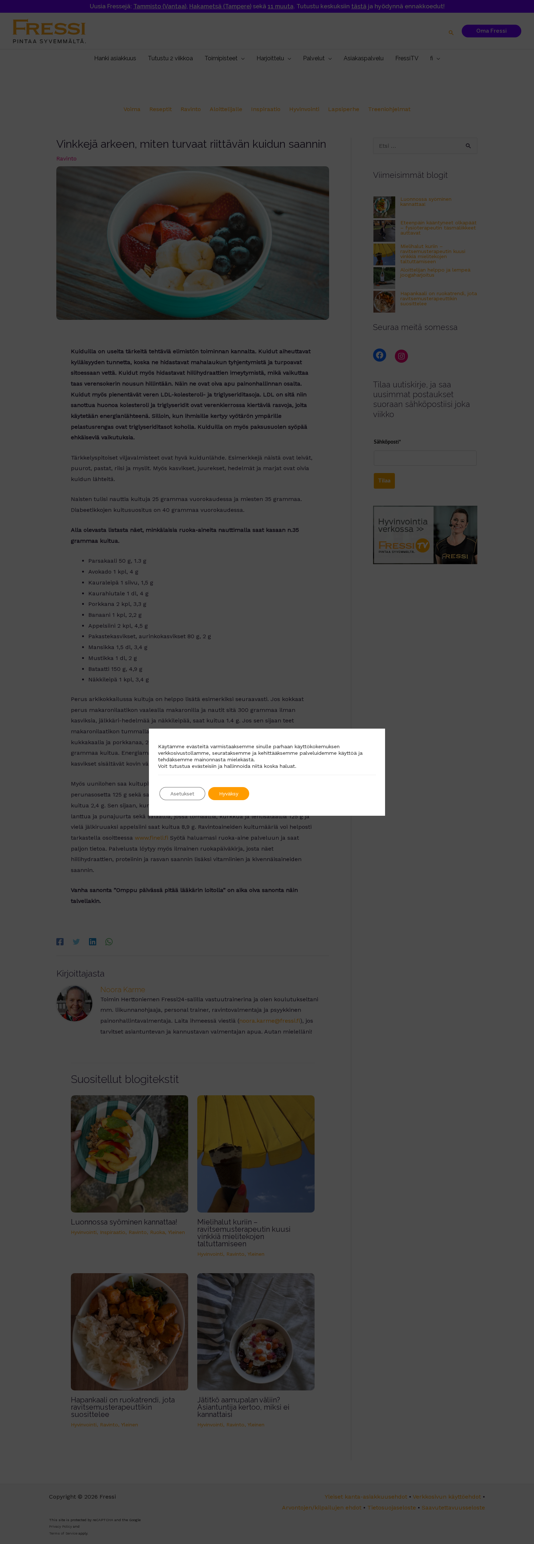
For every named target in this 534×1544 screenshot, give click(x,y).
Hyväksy (228, 794)
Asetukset (182, 794)
